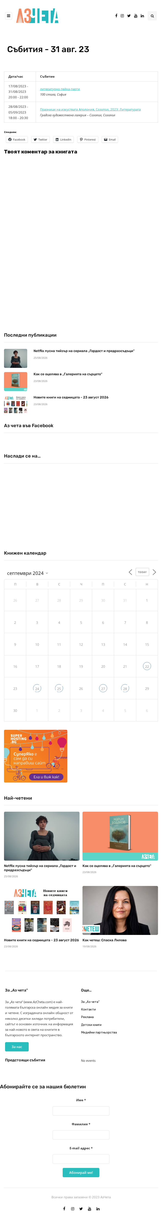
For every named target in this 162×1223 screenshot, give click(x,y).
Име (81, 1100)
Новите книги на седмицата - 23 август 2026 (71, 397)
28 (125, 689)
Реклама (87, 1017)
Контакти (88, 1009)
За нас (17, 1046)
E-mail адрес (81, 1148)
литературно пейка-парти (60, 89)
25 (59, 689)
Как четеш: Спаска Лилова (104, 940)
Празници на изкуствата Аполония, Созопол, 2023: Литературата (90, 109)
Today (142, 572)
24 (37, 689)
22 (147, 666)
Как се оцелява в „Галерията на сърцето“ (68, 374)
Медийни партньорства (99, 1032)
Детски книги (91, 1025)
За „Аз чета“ (90, 1002)
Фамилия (81, 1124)
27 (103, 689)
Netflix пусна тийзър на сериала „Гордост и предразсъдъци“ (84, 351)
